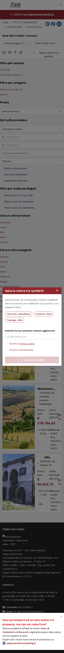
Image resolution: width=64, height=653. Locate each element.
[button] (62, 616)
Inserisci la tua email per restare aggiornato (30, 330)
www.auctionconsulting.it (21, 643)
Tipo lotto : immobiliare (18, 313)
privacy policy (28, 343)
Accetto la (22, 343)
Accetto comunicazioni (21, 350)
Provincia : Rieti (44, 313)
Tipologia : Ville (14, 320)
